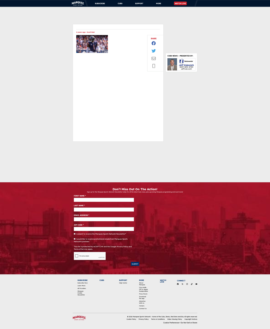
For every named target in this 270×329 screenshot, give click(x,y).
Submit (135, 264)
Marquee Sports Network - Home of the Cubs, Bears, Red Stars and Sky (158, 317)
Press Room (143, 294)
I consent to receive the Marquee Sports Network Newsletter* (100, 234)
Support (139, 3)
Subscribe (100, 3)
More (158, 3)
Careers (141, 306)
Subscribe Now (83, 283)
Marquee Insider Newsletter (81, 293)
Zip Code (79, 225)
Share (154, 38)
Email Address (81, 215)
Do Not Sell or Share (189, 323)
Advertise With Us (142, 302)
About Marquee (142, 284)
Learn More (81, 285)
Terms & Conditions (158, 319)
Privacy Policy (143, 319)
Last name (79, 205)
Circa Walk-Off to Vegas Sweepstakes (143, 289)
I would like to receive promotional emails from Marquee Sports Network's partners (101, 240)
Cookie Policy (131, 319)
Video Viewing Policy (174, 319)
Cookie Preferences (171, 323)
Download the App (142, 297)
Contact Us (143, 308)
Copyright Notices (190, 319)
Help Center (123, 283)
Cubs (120, 3)
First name (80, 196)
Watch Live (180, 3)
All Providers (82, 288)
